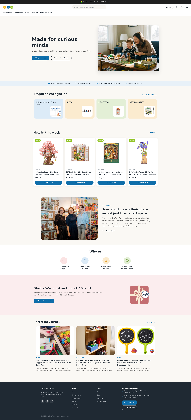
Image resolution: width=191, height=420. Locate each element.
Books (74, 401)
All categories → (149, 94)
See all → (154, 132)
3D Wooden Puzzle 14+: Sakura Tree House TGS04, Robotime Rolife (47, 173)
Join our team (101, 401)
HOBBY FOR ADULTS (22, 13)
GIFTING (35, 13)
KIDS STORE (7, 13)
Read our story (109, 231)
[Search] (74, 7)
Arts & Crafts (76, 398)
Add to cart (49, 183)
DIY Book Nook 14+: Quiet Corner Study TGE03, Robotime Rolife (110, 173)
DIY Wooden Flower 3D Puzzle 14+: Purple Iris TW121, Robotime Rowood (142, 173)
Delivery (100, 392)
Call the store (130, 407)
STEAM (74, 405)
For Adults (75, 408)
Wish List (100, 398)
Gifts (98, 395)
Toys (73, 392)
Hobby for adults (61, 58)
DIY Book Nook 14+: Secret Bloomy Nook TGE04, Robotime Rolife (79, 173)
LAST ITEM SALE (46, 13)
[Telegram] (52, 401)
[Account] (176, 7)
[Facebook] (47, 401)
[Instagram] (42, 401)
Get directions (130, 402)
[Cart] (187, 7)
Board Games (76, 395)
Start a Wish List (44, 301)
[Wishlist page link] (182, 7)
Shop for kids (40, 58)
